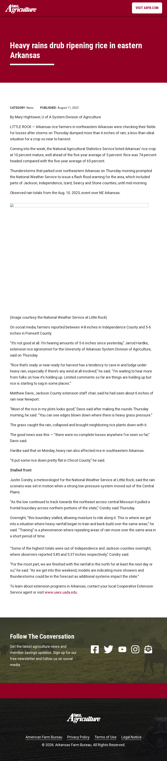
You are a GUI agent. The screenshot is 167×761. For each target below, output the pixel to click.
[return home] (20, 7)
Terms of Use (105, 737)
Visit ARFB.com (147, 8)
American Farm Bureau (44, 737)
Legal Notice (131, 737)
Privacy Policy (78, 737)
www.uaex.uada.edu (61, 592)
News (30, 107)
